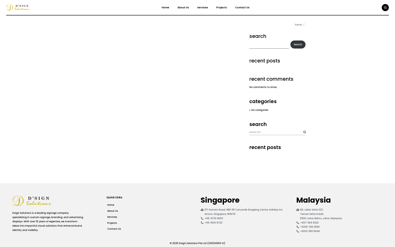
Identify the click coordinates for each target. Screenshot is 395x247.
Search (257, 36)
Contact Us (114, 228)
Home (298, 24)
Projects (112, 223)
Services (112, 217)
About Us (112, 211)
